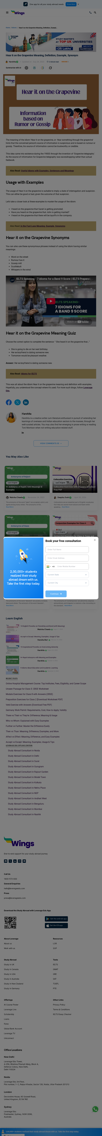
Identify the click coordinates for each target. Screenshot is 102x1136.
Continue (55, 594)
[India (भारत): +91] (48, 566)
